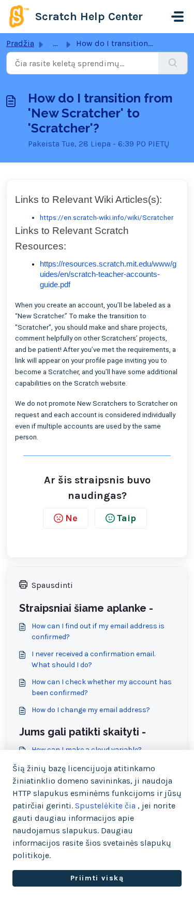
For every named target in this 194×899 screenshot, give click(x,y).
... (55, 43)
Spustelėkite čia (105, 805)
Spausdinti (52, 585)
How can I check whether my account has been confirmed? (102, 687)
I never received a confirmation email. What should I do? (93, 659)
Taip (126, 518)
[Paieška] (173, 63)
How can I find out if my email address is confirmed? (98, 631)
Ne (71, 518)
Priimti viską (97, 878)
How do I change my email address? (91, 709)
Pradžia (20, 43)
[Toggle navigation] (177, 16)
